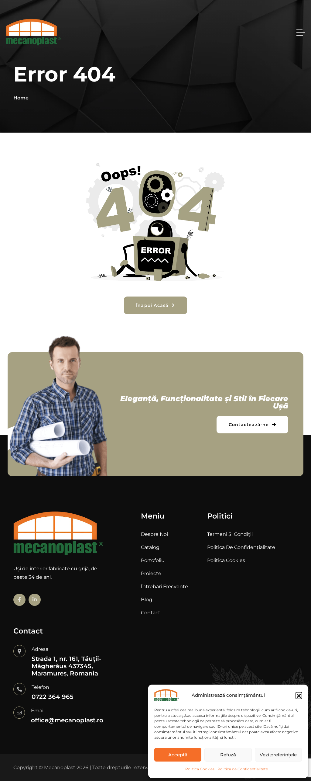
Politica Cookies (199, 769)
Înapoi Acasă (153, 305)
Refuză (228, 755)
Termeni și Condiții (230, 534)
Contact (150, 613)
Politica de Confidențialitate (242, 769)
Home (21, 98)
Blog (146, 599)
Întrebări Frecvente (164, 586)
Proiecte (151, 573)
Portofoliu (153, 560)
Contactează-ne (250, 424)
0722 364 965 (52, 696)
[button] (299, 695)
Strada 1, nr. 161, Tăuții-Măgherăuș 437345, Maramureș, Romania (66, 666)
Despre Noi (154, 534)
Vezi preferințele (278, 755)
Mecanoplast (59, 767)
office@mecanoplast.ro (67, 720)
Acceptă (177, 755)
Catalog (150, 547)
